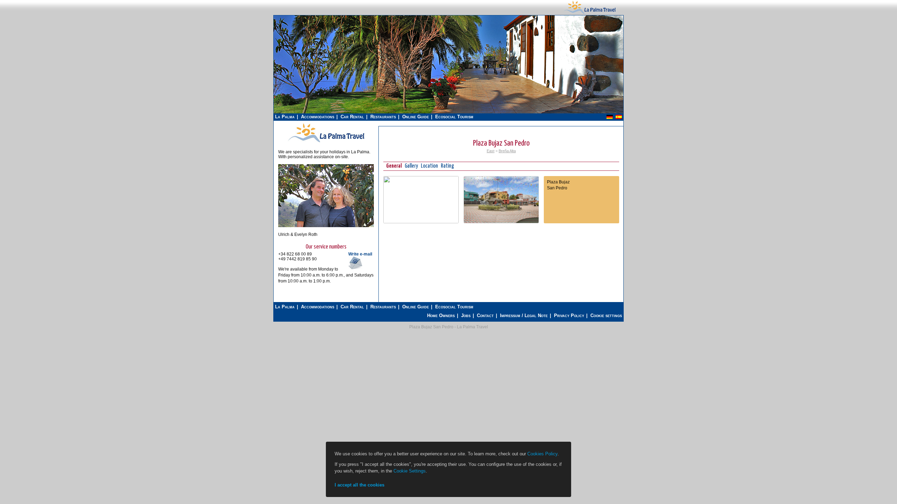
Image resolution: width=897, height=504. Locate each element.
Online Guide (415, 116)
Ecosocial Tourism (454, 116)
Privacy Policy (569, 315)
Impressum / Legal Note (524, 315)
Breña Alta (507, 151)
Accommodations (317, 116)
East (490, 151)
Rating (447, 166)
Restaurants (383, 116)
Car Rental (352, 116)
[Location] (421, 221)
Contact (485, 315)
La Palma (285, 116)
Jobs (466, 315)
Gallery (411, 166)
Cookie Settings (409, 471)
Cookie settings (606, 315)
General (394, 166)
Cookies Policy (542, 453)
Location (429, 166)
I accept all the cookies (359, 485)
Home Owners (441, 315)
